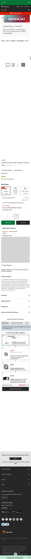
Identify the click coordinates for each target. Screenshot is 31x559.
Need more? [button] (25, 200)
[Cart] (29, 10)
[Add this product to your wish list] (16, 216)
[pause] (4, 2)
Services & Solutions (6, 474)
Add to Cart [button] (8, 222)
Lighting (13, 40)
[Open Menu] (2, 10)
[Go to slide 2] (13, 65)
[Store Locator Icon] (2, 7)
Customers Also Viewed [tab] (17, 322)
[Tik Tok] (21, 519)
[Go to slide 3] (18, 65)
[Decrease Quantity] (2, 216)
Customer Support (6, 469)
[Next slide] (29, 2)
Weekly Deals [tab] (5, 322)
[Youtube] (14, 519)
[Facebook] (3, 519)
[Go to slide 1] (8, 65)
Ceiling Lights (20, 40)
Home (3, 40)
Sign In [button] (15, 458)
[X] (6, 519)
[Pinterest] (17, 519)
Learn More (5, 507)
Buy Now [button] (23, 222)
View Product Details (7, 170)
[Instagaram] (10, 519)
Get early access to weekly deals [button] (14, 557)
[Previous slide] (2, 2)
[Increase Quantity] (12, 216)
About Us (4, 479)
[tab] (5, 191)
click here (9, 271)
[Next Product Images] (28, 56)
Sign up (4, 497)
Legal (3, 484)
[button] (14, 198)
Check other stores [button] (7, 209)
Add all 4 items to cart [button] (15, 388)
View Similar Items (18, 170)
